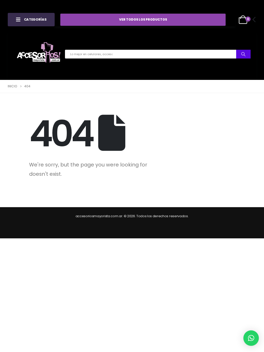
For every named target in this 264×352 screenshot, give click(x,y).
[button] (251, 338)
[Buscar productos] (243, 54)
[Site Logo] (38, 54)
